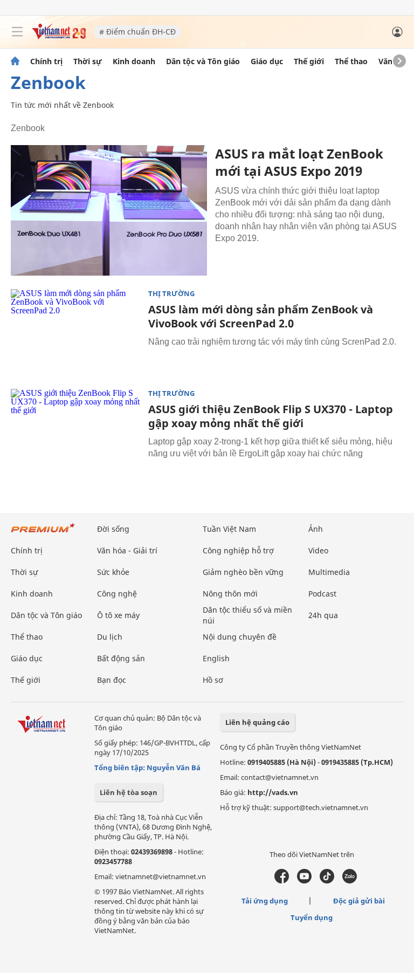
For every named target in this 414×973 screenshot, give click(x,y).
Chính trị (46, 61)
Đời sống (113, 529)
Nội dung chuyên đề (240, 637)
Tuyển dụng (312, 917)
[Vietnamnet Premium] (43, 533)
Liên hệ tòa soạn (128, 792)
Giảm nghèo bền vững (243, 572)
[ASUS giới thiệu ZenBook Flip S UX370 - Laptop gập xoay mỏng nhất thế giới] (75, 432)
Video (318, 550)
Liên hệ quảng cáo (257, 722)
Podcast (322, 593)
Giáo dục (267, 61)
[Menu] (17, 31)
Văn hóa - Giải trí (127, 550)
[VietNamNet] (15, 61)
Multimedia (329, 572)
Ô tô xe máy (118, 615)
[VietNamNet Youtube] (304, 881)
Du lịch (109, 637)
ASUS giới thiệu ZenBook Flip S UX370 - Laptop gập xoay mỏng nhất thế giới (270, 416)
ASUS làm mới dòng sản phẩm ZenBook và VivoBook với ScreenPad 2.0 (260, 316)
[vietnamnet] (59, 36)
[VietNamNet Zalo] (349, 881)
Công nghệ (117, 593)
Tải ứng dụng (265, 901)
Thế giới (309, 61)
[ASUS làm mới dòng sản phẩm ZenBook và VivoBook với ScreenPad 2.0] (75, 332)
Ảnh (315, 529)
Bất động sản (121, 658)
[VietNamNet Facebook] (281, 881)
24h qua (323, 615)
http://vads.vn (272, 792)
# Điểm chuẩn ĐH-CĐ (137, 31)
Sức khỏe (113, 572)
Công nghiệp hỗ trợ (238, 550)
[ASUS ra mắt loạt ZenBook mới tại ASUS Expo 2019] (109, 210)
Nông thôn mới (230, 593)
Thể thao (351, 61)
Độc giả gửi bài (359, 901)
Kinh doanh (134, 61)
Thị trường (171, 293)
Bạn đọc (111, 680)
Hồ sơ (213, 680)
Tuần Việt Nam (229, 529)
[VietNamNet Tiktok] (327, 881)
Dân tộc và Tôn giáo (203, 61)
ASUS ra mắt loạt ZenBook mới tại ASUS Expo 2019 (299, 162)
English (216, 658)
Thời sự (87, 61)
